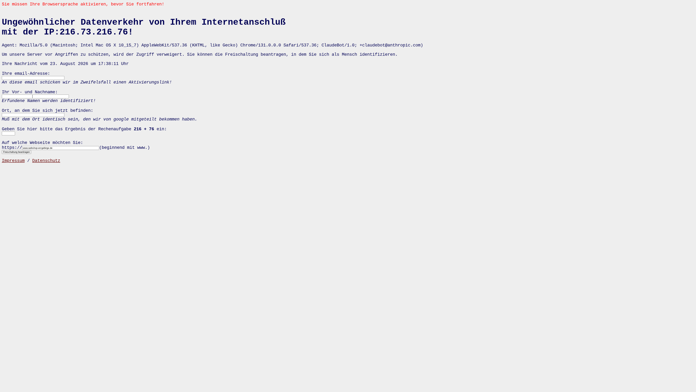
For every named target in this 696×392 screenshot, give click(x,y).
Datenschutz (46, 160)
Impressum (13, 160)
